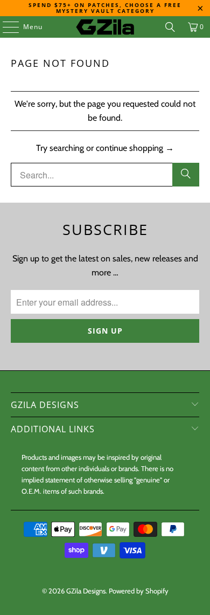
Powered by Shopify (139, 590)
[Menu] (5, 27)
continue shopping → (135, 148)
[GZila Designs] (105, 27)
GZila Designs (86, 590)
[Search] (170, 27)
